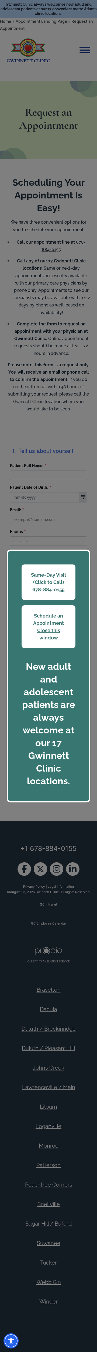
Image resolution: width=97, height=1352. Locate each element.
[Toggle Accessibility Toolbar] (11, 1341)
